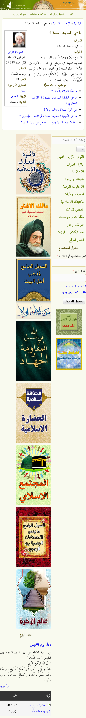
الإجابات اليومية (61, 23)
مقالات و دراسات (38, 14)
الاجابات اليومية (73, 186)
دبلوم (23, 91)
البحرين (14, 96)
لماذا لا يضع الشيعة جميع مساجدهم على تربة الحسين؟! (49, 122)
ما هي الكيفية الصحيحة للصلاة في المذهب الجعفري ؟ (48, 116)
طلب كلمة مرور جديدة (73, 292)
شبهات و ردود (19, 14)
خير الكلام (77, 232)
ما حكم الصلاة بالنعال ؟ (64, 91)
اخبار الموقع (76, 240)
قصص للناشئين (74, 209)
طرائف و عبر (75, 224)
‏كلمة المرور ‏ (79, 271)
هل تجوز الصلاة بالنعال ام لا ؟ (60, 110)
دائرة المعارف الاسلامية (75, 168)
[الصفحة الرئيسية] (43, 9)
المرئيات (61, 232)
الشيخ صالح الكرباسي (15, 52)
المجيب (70, 14)
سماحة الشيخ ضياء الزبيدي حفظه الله (38, 708)
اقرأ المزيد (5, 686)
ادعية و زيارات (57, 14)
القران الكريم (76, 157)
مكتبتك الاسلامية (72, 201)
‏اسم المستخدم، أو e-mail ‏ (71, 256)
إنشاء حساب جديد (75, 286)
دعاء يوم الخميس (40, 644)
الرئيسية (77, 23)
